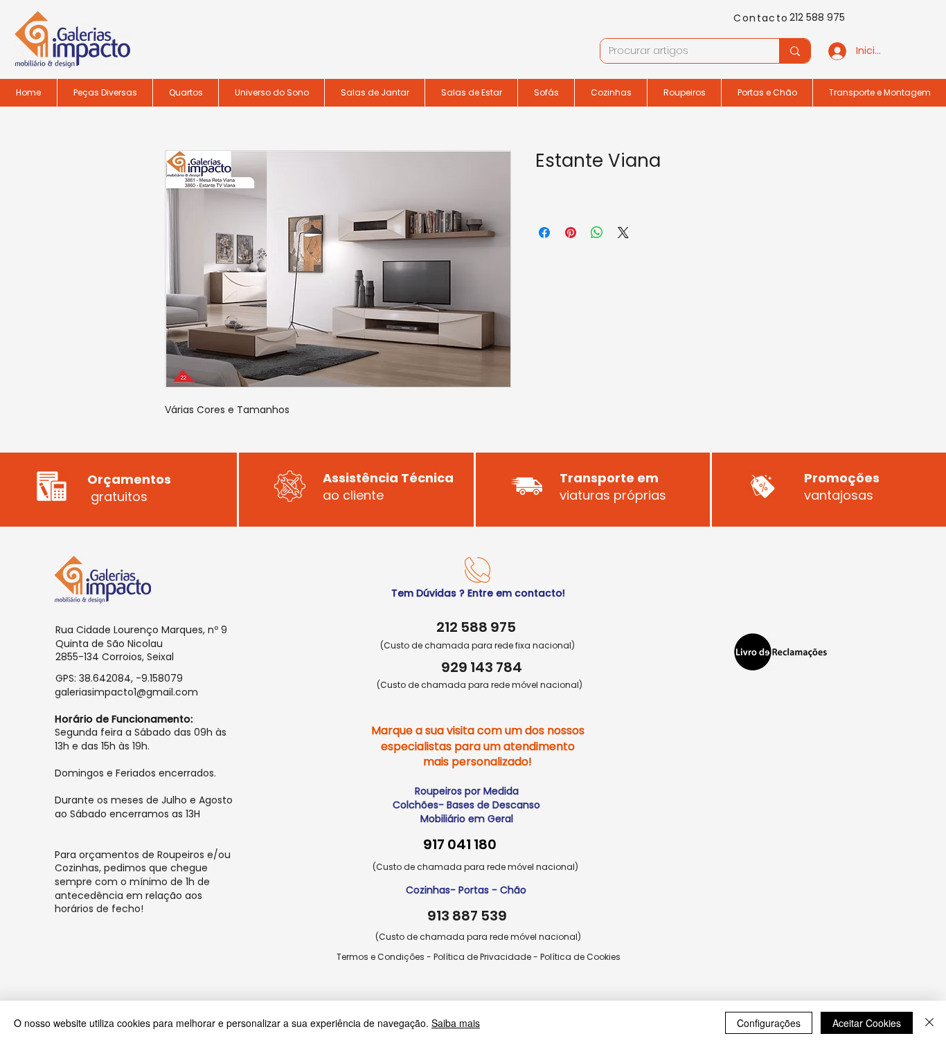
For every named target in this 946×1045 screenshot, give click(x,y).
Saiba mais (455, 1023)
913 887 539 (467, 915)
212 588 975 (817, 17)
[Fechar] (929, 1023)
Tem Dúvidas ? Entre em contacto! (478, 593)
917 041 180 (460, 844)
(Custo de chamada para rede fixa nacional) (477, 645)
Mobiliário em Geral (466, 819)
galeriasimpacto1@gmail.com (126, 692)
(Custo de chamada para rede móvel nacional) (479, 685)
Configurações (769, 1023)
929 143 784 (481, 667)
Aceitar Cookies (866, 1023)
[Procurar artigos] (794, 51)
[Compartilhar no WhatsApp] (597, 232)
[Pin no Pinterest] (570, 232)
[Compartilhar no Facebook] (544, 232)
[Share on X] (623, 232)
